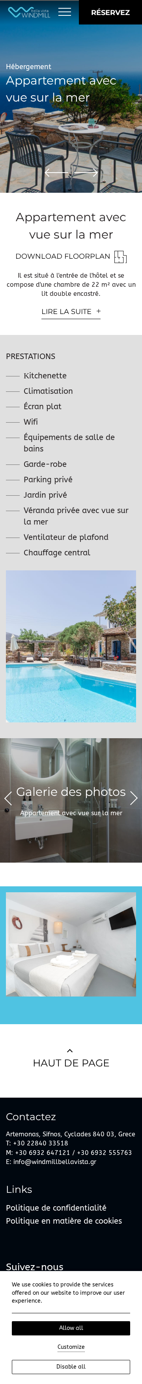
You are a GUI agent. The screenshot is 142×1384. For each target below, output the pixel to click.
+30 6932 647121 (42, 1152)
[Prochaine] (86, 172)
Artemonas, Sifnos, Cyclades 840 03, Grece (70, 1134)
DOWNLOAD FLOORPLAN (62, 256)
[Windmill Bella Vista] (29, 12)
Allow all (71, 1328)
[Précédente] (56, 172)
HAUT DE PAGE (71, 1063)
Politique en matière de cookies (64, 1221)
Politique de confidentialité (56, 1208)
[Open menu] (64, 12)
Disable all (71, 1366)
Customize (71, 1347)
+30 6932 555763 (104, 1152)
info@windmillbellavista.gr (53, 1162)
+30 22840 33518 (40, 1143)
